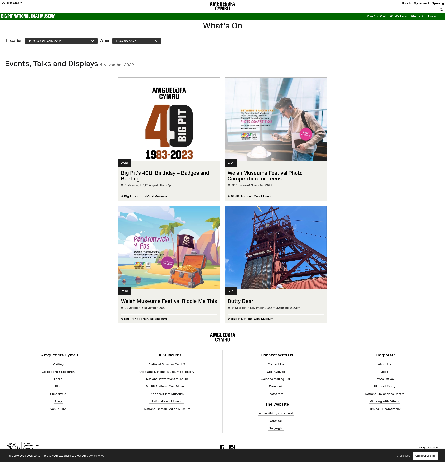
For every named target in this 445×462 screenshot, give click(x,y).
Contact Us (276, 364)
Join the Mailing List (275, 379)
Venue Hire (58, 409)
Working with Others (384, 401)
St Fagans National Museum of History (167, 371)
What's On (417, 16)
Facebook (276, 386)
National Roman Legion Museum (167, 409)
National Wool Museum (167, 401)
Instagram (275, 394)
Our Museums (11, 2)
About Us (384, 364)
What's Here (398, 16)
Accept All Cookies (425, 455)
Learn (432, 16)
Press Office (385, 379)
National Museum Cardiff (167, 364)
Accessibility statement (276, 413)
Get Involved (276, 371)
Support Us (58, 394)
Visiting (58, 364)
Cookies (276, 420)
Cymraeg (438, 3)
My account (421, 3)
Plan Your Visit (376, 16)
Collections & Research (58, 371)
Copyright (276, 428)
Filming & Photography (385, 409)
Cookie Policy (95, 455)
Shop (58, 401)
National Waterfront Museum (167, 379)
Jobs (384, 371)
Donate (406, 3)
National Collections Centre (384, 394)
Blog (58, 386)
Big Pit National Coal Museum (28, 16)
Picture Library (384, 386)
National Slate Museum (167, 394)
